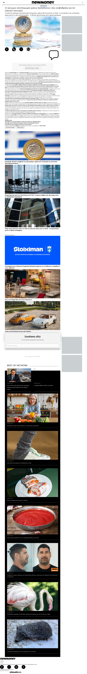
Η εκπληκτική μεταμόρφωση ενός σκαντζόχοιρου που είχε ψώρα (21, 651)
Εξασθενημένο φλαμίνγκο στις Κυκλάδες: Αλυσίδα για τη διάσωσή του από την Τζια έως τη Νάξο (28, 614)
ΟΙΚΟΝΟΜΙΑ (43, 6)
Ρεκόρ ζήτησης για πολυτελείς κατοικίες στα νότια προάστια (18, 124)
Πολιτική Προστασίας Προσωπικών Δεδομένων (16, 664)
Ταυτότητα (29, 664)
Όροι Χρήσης (3, 664)
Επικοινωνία (34, 664)
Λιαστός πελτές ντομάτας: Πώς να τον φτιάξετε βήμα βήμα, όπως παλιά (23, 537)
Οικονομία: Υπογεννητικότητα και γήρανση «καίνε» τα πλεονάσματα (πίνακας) (22, 123)
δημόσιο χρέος (20, 127)
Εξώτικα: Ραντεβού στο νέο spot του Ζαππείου (17, 500)
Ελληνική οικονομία (10, 127)
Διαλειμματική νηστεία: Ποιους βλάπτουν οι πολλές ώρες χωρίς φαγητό (23, 425)
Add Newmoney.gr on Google (32, 68)
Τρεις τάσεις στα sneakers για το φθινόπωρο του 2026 (19, 463)
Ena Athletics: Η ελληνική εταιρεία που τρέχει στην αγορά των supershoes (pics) (23, 121)
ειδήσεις (17, 125)
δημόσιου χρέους (55, 74)
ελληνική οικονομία (24, 72)
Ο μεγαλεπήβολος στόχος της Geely (43, 385)
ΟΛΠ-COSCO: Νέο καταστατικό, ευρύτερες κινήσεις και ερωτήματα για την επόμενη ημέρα (18, 387)
